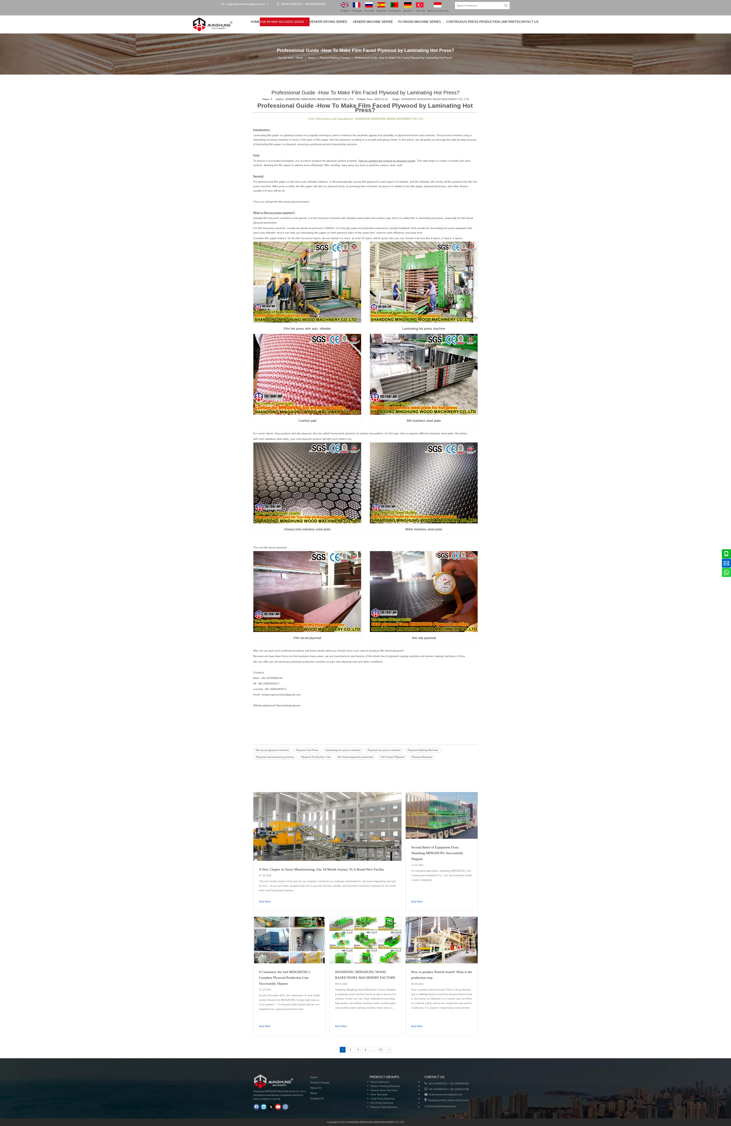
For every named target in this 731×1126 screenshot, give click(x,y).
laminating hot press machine (343, 750)
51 (380, 1049)
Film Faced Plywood (392, 756)
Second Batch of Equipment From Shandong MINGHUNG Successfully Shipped (437, 853)
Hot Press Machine (381, 1102)
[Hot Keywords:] (506, 5)
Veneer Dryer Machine (383, 1090)
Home (314, 1077)
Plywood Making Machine (423, 750)
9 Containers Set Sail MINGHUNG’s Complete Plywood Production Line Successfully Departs (284, 977)
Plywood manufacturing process (275, 756)
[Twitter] (271, 1107)
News (313, 1093)
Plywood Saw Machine (383, 1106)
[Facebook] (256, 1107)
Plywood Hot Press (307, 750)
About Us (315, 1087)
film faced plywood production (355, 756)
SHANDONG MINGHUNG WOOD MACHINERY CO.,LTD (435, 99)
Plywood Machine (422, 756)
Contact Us (317, 1098)
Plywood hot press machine (384, 750)
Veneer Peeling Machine (385, 1086)
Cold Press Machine (382, 1098)
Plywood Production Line (316, 756)
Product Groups (319, 1082)
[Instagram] (285, 1107)
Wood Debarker (379, 1081)
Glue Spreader (379, 1094)
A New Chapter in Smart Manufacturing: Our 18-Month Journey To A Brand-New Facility (321, 869)
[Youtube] (278, 1107)
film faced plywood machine (272, 750)
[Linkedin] (264, 1107)
